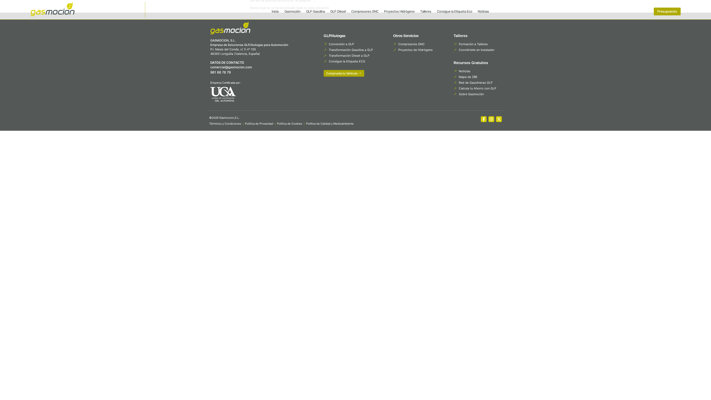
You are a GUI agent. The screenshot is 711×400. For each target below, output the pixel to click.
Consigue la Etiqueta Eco (454, 11)
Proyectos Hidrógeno (399, 11)
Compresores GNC (364, 11)
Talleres (425, 11)
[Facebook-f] (484, 119)
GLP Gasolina (315, 11)
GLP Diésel (338, 11)
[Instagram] (491, 119)
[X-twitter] (499, 119)
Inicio (275, 11)
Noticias (483, 11)
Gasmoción (292, 11)
